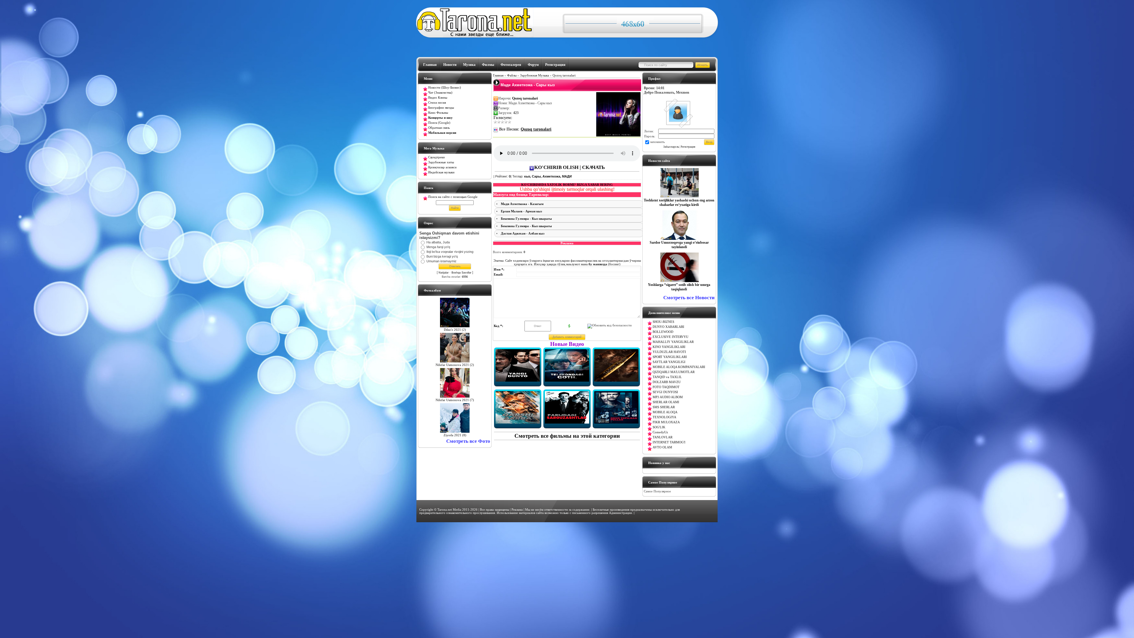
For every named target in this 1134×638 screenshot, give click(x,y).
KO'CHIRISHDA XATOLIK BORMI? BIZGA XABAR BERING (567, 184)
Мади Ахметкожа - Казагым (522, 204)
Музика (469, 65)
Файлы (512, 75)
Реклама (517, 509)
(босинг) (604, 264)
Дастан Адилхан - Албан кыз (522, 233)
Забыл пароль (671, 146)
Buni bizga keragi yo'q (442, 256)
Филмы (488, 65)
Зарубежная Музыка (534, 75)
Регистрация (555, 65)
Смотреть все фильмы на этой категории (567, 436)
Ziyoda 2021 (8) (455, 435)
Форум (533, 65)
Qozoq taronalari (564, 75)
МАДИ (567, 176)
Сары (536, 176)
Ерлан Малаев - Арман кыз (521, 211)
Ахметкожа (551, 176)
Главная (430, 65)
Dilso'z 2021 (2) (455, 329)
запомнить (657, 142)
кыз (527, 176)
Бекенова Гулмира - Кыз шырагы (526, 218)
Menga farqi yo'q (438, 247)
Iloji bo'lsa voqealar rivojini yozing (449, 251)
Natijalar (444, 272)
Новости (450, 65)
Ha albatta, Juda (438, 242)
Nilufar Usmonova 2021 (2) (455, 365)
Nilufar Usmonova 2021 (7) (455, 400)
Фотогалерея (511, 65)
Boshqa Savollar (461, 272)
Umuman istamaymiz (441, 261)
